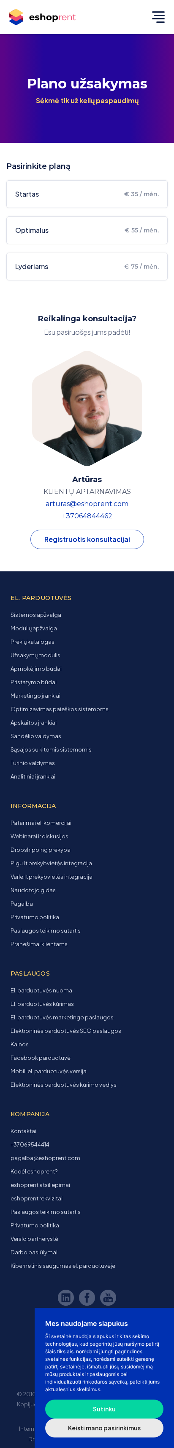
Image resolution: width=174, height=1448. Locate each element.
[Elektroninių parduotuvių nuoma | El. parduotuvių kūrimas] (50, 17)
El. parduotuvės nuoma (41, 990)
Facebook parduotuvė (41, 1057)
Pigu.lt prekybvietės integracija (51, 863)
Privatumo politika (35, 917)
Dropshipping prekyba (41, 849)
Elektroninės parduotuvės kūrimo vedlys (64, 1084)
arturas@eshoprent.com (87, 504)
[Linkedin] (67, 1299)
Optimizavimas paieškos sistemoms (60, 709)
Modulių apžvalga (34, 628)
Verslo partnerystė (34, 1238)
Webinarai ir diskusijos (39, 836)
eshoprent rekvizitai (37, 1198)
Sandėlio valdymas (36, 736)
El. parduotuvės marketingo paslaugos (62, 1017)
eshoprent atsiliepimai (40, 1184)
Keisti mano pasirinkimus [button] (104, 1428)
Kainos (20, 1044)
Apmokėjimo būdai (36, 668)
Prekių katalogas (32, 641)
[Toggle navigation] (156, 16)
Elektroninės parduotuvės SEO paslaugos (66, 1030)
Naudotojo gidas (33, 890)
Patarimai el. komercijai (41, 822)
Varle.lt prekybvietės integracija (51, 876)
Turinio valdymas (33, 763)
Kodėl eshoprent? (34, 1171)
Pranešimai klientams (39, 944)
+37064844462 (87, 516)
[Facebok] (88, 1299)
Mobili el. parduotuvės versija (49, 1071)
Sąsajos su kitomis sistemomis (51, 749)
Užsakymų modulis (35, 655)
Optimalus (87, 230)
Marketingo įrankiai (35, 695)
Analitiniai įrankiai (33, 776)
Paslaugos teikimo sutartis (46, 930)
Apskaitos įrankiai (34, 722)
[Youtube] (108, 1299)
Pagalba (22, 903)
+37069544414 (30, 1144)
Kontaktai (23, 1131)
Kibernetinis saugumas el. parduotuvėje (63, 1265)
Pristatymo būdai (34, 682)
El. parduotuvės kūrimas (42, 1003)
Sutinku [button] (104, 1409)
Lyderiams (87, 266)
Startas (87, 193)
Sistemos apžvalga (36, 614)
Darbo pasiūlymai (34, 1252)
